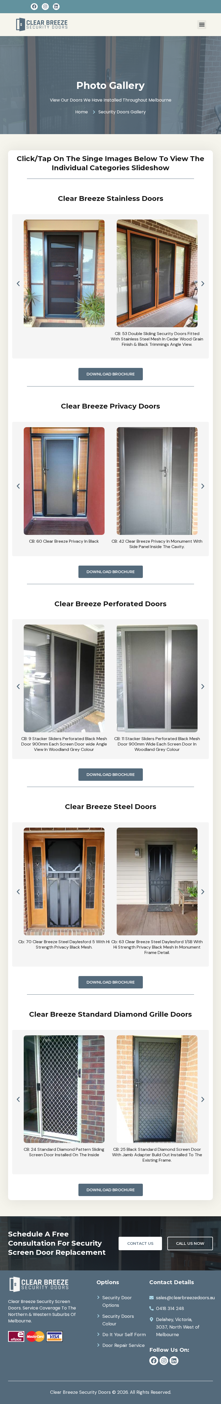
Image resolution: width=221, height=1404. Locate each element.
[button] (201, 24)
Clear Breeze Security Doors (80, 1392)
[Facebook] (34, 6)
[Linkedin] (56, 6)
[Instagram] (45, 6)
